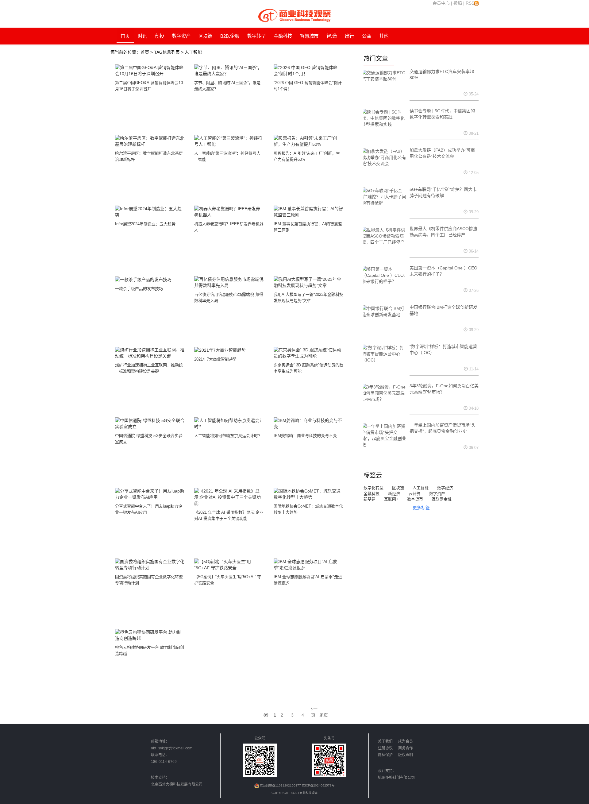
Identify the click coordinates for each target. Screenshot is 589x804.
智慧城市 (309, 36)
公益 (366, 36)
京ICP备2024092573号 (318, 785)
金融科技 (283, 36)
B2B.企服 (229, 36)
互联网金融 (442, 499)
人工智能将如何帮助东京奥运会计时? (227, 435)
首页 (125, 36)
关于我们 (385, 741)
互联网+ (391, 499)
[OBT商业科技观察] (294, 15)
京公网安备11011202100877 (281, 785)
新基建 (369, 499)
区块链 (205, 36)
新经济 (394, 493)
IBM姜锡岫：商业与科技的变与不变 (305, 435)
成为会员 (405, 741)
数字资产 (181, 36)
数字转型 (256, 36)
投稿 (457, 3)
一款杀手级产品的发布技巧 (139, 288)
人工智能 (421, 487)
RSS (470, 3)
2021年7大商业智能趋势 (215, 359)
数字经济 (445, 487)
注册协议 (386, 748)
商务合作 (405, 748)
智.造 (331, 36)
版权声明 (405, 755)
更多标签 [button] (421, 507)
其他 (383, 36)
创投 (159, 36)
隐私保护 (386, 755)
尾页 (323, 715)
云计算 (415, 493)
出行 (349, 36)
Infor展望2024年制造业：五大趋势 (145, 224)
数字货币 (415, 499)
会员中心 (441, 3)
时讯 (142, 36)
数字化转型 (373, 487)
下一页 (313, 711)
